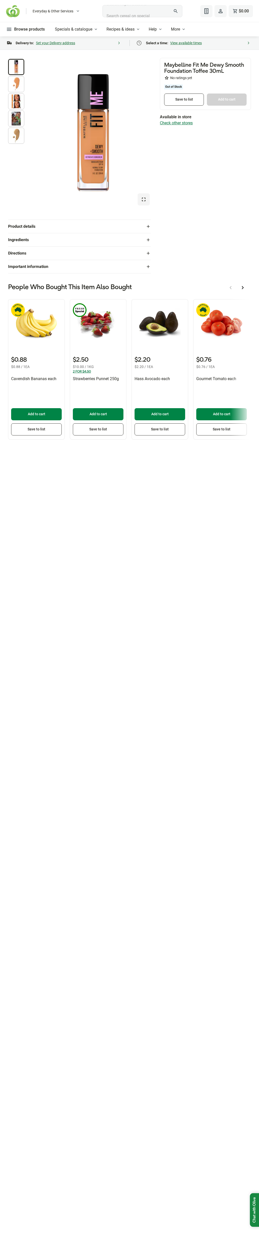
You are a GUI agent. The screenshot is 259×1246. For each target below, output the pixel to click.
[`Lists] (206, 11)
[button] (16, 67)
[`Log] (220, 11)
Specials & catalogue (73, 29)
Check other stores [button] (176, 123)
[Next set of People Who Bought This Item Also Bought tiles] (243, 288)
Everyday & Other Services (53, 11)
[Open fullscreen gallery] (144, 199)
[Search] (175, 11)
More (175, 29)
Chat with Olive (254, 1210)
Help (153, 29)
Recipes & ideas (120, 29)
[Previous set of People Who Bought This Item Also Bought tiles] (231, 288)
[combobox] (142, 11)
